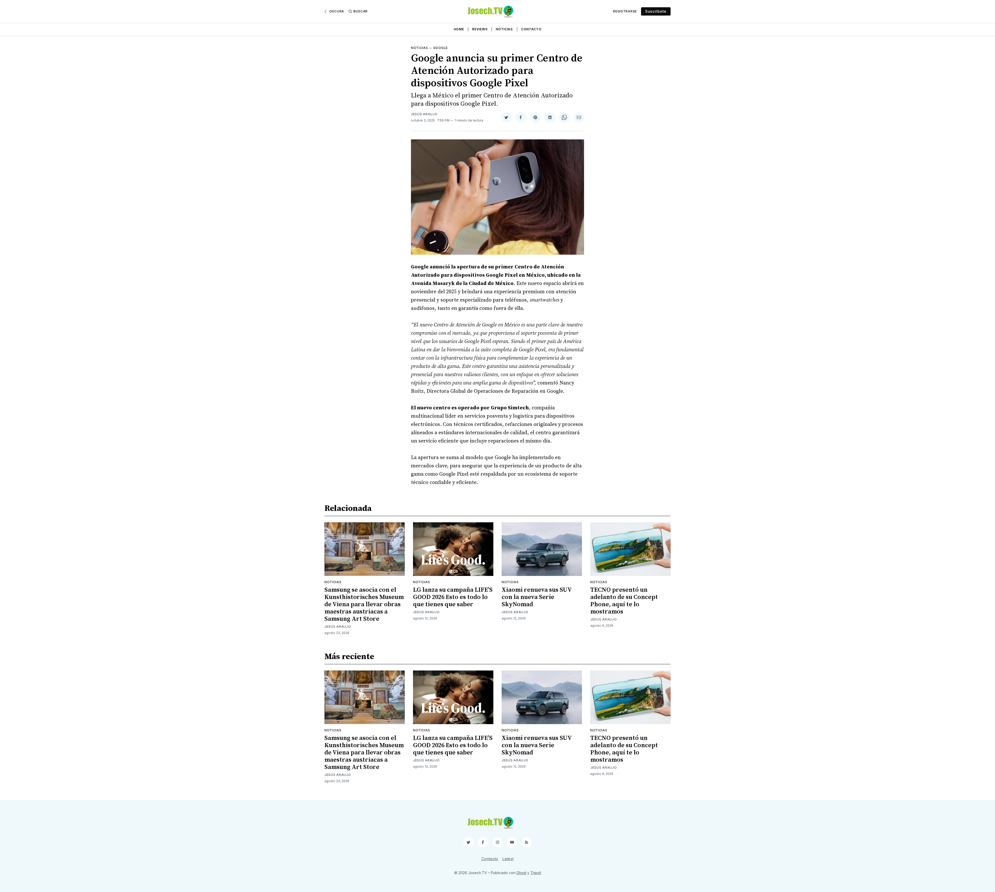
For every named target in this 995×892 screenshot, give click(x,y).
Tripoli (535, 872)
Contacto (531, 29)
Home (459, 29)
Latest (508, 859)
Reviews (479, 29)
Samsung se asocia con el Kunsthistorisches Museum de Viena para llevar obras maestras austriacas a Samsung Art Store (364, 604)
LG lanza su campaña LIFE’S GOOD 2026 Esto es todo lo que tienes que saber (453, 597)
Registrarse (625, 11)
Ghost (521, 872)
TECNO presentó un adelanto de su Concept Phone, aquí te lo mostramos (624, 601)
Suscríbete (655, 11)
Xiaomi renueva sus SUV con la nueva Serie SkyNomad (537, 597)
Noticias (504, 29)
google (440, 48)
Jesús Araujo (424, 114)
